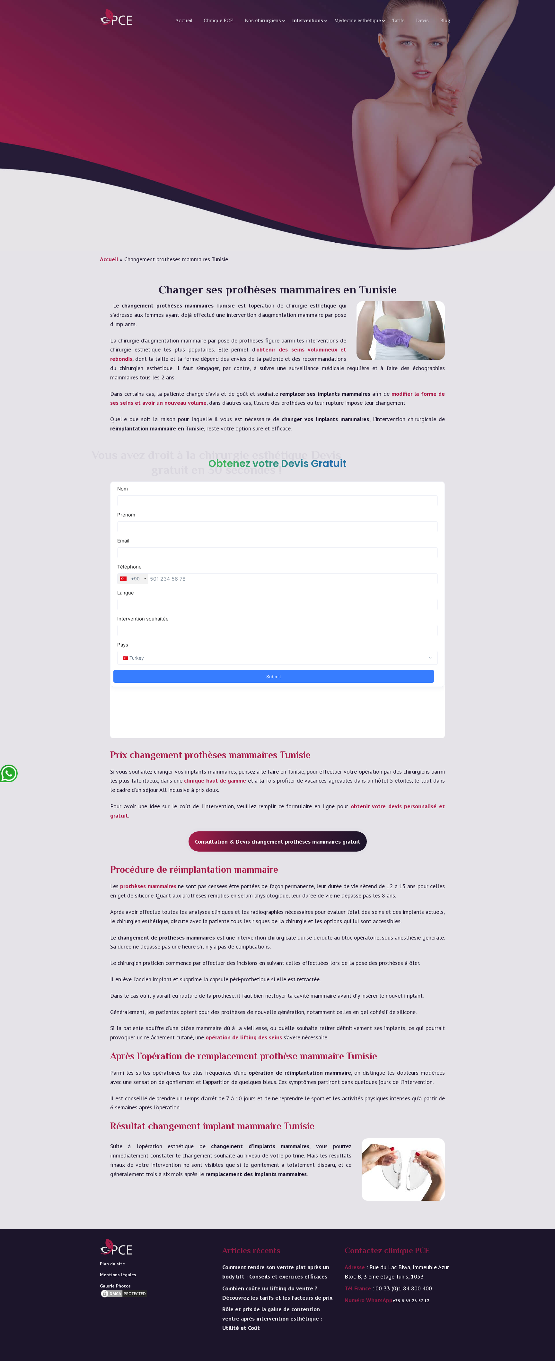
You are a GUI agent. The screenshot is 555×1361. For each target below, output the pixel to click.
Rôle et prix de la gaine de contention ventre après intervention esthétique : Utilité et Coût (272, 1318)
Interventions (307, 21)
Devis (422, 21)
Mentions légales (118, 1275)
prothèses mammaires (148, 886)
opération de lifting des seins (244, 1037)
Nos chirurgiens (263, 21)
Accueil (183, 21)
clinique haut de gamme (215, 780)
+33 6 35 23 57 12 (410, 1301)
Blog (445, 21)
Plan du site (112, 1264)
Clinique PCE (218, 21)
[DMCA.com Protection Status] (124, 1303)
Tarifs (398, 21)
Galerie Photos (115, 1286)
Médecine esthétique (357, 21)
